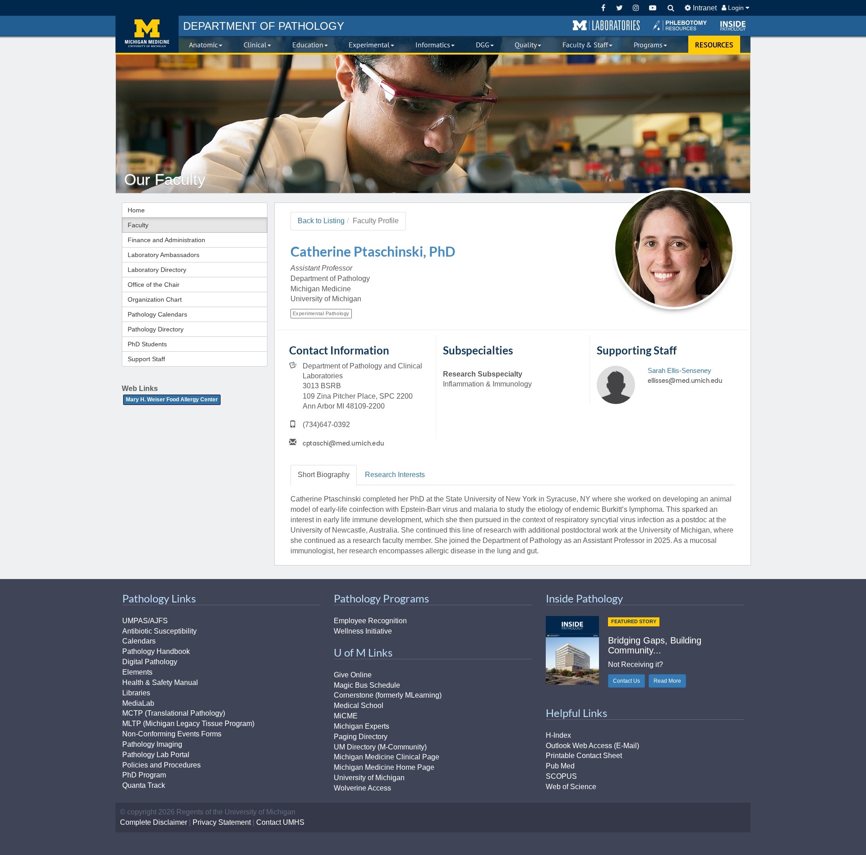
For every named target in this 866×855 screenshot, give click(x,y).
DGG (482, 44)
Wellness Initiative (363, 631)
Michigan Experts (361, 726)
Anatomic (203, 44)
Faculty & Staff (585, 44)
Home (136, 210)
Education (307, 44)
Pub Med (560, 766)
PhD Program (144, 775)
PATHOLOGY (263, 26)
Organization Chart (155, 299)
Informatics (432, 44)
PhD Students (147, 344)
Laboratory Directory (157, 269)
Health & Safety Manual (160, 682)
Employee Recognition (370, 621)
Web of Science (571, 787)
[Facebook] (603, 8)
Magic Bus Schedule (367, 685)
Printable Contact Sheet (584, 755)
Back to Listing (321, 221)
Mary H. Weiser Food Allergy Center (172, 399)
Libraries (136, 693)
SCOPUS (561, 776)
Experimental (369, 44)
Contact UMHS (280, 822)
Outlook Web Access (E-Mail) (592, 745)
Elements (137, 672)
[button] (606, 25)
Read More (667, 681)
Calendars (139, 641)
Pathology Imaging (152, 744)
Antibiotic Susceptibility (159, 631)
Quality (526, 44)
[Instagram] (636, 8)
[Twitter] (619, 8)
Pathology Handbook (156, 651)
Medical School (358, 705)
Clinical (255, 44)
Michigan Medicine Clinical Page (386, 757)
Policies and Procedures (161, 765)
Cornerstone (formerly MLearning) (388, 695)
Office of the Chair (154, 284)
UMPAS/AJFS (145, 621)
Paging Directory (360, 736)
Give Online (353, 675)
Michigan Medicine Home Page (384, 767)
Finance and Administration (166, 240)
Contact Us (626, 681)
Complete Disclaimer (153, 822)
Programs (648, 44)
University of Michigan (369, 777)
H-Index (558, 735)
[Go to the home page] (147, 34)
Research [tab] (395, 474)
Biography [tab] (324, 474)
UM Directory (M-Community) (380, 747)
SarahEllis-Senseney (679, 370)
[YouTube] (652, 8)
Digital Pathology (149, 662)
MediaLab (138, 703)
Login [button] (736, 7)
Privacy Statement (222, 822)
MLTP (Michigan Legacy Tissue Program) (188, 723)
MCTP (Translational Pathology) (173, 713)
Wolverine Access (362, 788)
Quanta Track (143, 785)
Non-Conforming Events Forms (171, 734)
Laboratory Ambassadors (163, 254)
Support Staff (146, 359)
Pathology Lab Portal (155, 754)
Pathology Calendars (157, 314)
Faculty (138, 225)
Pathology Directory (156, 329)
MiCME (346, 716)
